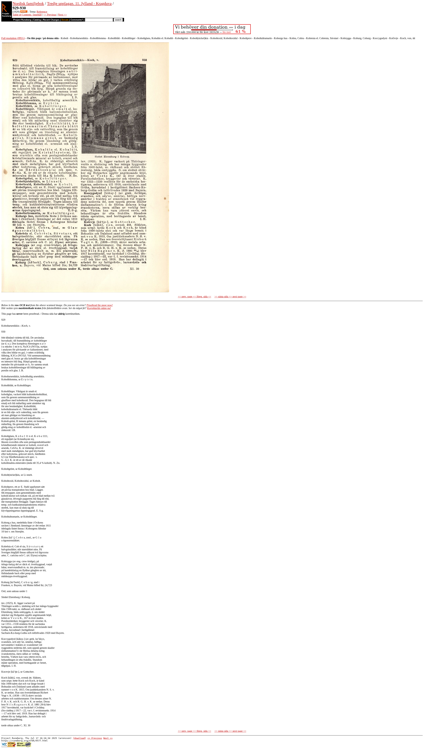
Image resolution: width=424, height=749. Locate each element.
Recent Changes (51, 20)
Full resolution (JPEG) (13, 38)
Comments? (77, 20)
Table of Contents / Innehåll (27, 14)
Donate (65, 20)
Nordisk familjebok (28, 3)
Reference (42, 11)
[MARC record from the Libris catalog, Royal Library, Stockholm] (23, 11)
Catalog (37, 20)
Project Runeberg (22, 20)
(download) (79, 738)
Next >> (62, 14)
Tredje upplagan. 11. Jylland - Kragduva (79, 3)
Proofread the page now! (100, 305)
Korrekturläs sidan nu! (99, 308)
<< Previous (49, 14)
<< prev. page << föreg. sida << (194, 296)
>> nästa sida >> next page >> (230, 296)
